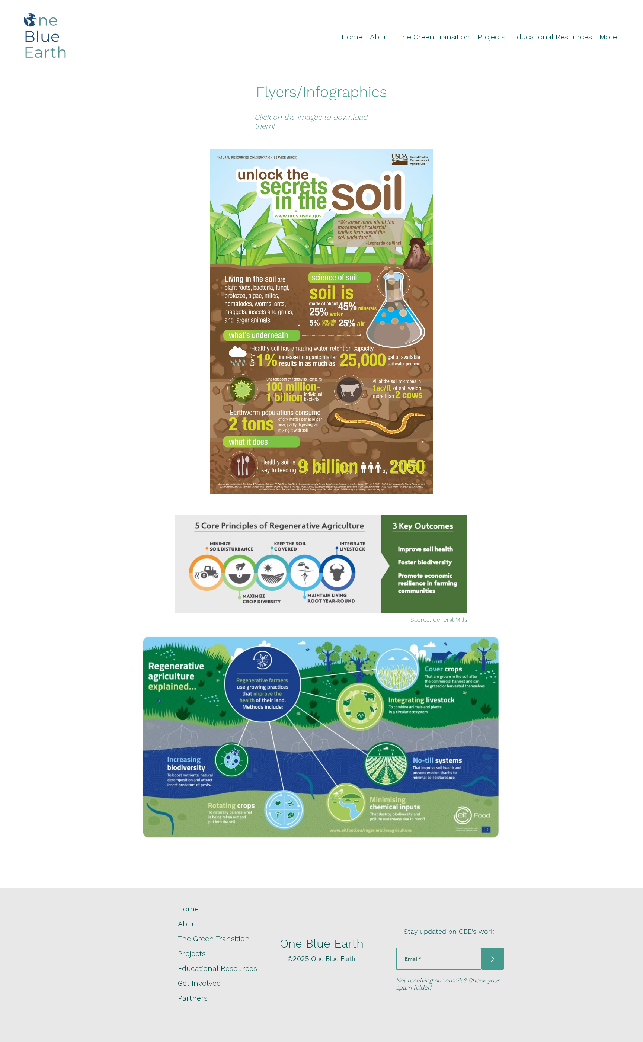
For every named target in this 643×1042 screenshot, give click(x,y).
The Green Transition (214, 938)
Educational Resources (217, 968)
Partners (193, 998)
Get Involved (199, 983)
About (188, 923)
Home (188, 908)
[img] (44, 58)
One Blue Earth (322, 943)
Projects (192, 953)
